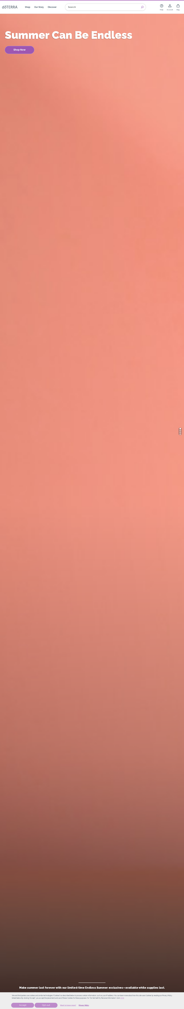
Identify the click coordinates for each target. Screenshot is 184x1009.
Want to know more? (68, 1005)
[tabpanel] (92, 504)
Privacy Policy (84, 1005)
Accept (22, 1005)
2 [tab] (180, 430)
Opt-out (46, 1005)
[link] (161, 7)
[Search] (142, 7)
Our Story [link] (39, 7)
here (122, 998)
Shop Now (19, 49)
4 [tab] (180, 434)
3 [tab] (180, 432)
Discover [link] (52, 7)
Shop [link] (27, 7)
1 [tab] (180, 428)
